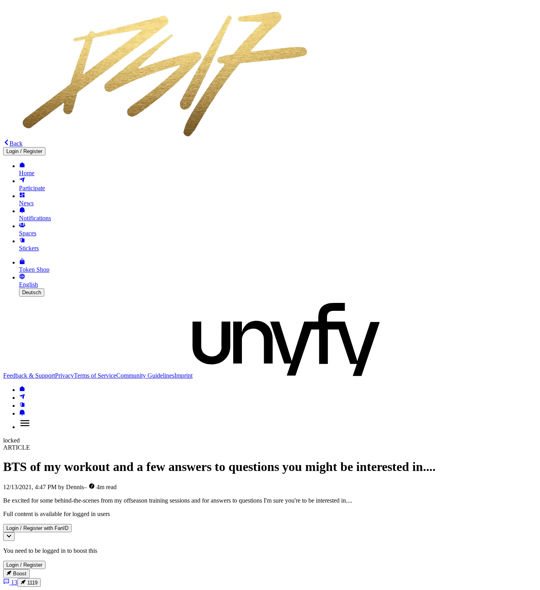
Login (24, 151)
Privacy (64, 375)
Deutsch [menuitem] (31, 292)
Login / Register (24, 565)
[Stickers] (22, 405)
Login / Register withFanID (37, 528)
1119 (32, 583)
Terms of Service (95, 375)
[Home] (22, 389)
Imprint (183, 375)
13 (14, 582)
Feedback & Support (29, 375)
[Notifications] (22, 413)
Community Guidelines (145, 375)
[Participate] (22, 397)
